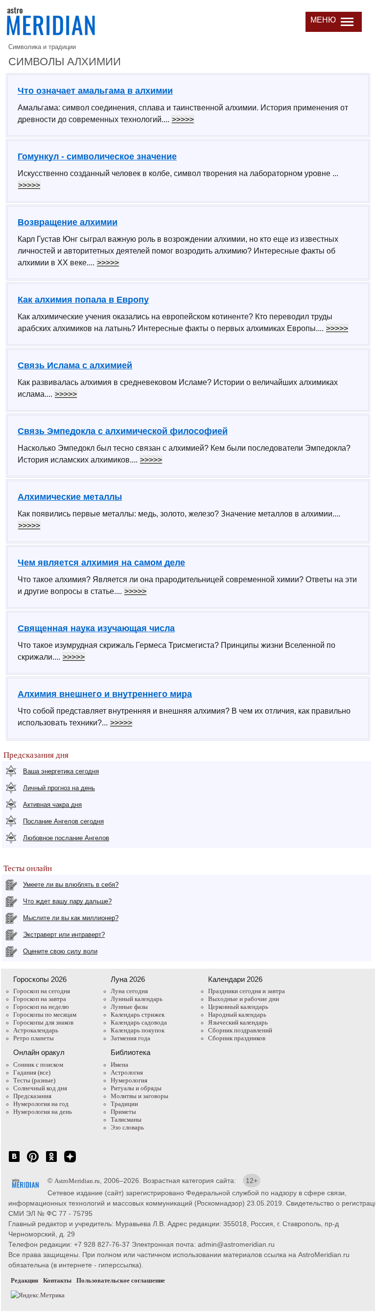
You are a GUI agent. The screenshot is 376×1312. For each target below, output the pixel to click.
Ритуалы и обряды (136, 1088)
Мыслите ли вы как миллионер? (70, 918)
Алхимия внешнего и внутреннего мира (105, 694)
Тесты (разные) (34, 1080)
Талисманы (126, 1119)
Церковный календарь (238, 1006)
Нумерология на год (41, 1103)
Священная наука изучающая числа (96, 628)
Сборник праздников (236, 1038)
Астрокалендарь (35, 1030)
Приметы (123, 1111)
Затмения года (130, 1038)
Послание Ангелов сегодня (63, 821)
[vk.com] (14, 1161)
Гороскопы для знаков (43, 1022)
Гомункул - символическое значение (97, 156)
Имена (119, 1064)
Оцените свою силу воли (60, 951)
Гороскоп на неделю (41, 1006)
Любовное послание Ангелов (66, 838)
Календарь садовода (139, 1022)
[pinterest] (32, 1161)
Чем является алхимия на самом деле (101, 562)
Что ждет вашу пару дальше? (67, 901)
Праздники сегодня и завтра (246, 991)
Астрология (127, 1072)
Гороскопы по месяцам (44, 1014)
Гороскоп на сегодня (41, 991)
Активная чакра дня (52, 804)
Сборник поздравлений (240, 1030)
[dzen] (70, 1161)
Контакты (57, 1280)
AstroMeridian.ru (77, 1180)
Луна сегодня (129, 991)
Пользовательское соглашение (120, 1280)
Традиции (124, 1103)
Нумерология (129, 1080)
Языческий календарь (238, 1022)
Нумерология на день (42, 1111)
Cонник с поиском (38, 1064)
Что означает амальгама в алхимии (95, 91)
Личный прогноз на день (59, 788)
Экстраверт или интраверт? (64, 934)
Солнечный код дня (40, 1088)
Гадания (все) (31, 1072)
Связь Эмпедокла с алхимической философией (123, 431)
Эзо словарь (127, 1127)
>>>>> (183, 119)
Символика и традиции (42, 47)
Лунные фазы (129, 1006)
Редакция (24, 1280)
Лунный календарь (137, 999)
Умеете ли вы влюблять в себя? (70, 884)
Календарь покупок (137, 1030)
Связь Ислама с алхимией (75, 365)
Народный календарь (237, 1014)
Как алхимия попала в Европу (83, 300)
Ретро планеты (33, 1038)
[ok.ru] (51, 1161)
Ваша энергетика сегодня (61, 771)
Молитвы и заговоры (139, 1096)
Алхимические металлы (70, 497)
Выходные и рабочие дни (243, 999)
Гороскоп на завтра (39, 999)
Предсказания (32, 1096)
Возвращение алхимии (68, 222)
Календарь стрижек (137, 1014)
